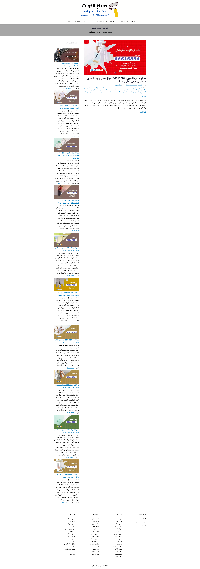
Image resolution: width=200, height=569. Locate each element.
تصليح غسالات (71, 519)
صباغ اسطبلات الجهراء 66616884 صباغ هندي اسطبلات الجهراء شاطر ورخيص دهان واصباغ (67, 155)
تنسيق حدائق (95, 551)
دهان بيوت (130, 87)
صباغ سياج (125, 91)
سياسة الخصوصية (140, 522)
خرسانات (96, 521)
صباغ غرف (115, 91)
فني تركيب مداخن (70, 529)
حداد (74, 526)
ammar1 (140, 85)
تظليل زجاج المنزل (69, 544)
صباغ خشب (105, 89)
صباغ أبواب (102, 87)
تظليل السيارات (94, 544)
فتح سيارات (118, 544)
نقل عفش (119, 541)
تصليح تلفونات (71, 524)
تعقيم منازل (95, 531)
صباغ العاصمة (132, 21)
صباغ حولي (122, 21)
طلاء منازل (140, 93)
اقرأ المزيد (143, 112)
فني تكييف (96, 529)
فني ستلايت (118, 519)
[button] (127, 21)
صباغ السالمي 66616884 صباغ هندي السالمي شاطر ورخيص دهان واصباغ (68, 202)
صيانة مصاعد (118, 554)
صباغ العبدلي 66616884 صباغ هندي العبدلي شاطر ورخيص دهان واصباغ (68, 107)
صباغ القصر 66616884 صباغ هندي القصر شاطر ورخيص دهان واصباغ (67, 431)
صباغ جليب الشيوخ (112, 89)
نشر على (131, 85)
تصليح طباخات (94, 541)
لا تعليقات (143, 96)
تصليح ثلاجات (71, 521)
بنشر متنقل (119, 524)
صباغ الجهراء (78, 21)
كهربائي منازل (118, 536)
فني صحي (119, 531)
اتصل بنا (143, 519)
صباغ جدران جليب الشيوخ (123, 89)
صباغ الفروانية (89, 21)
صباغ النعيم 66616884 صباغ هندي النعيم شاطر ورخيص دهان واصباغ (67, 386)
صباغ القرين (100, 21)
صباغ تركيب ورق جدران (134, 89)
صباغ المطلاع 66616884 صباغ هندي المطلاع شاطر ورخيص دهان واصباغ (68, 294)
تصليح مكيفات (71, 536)
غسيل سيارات (71, 534)
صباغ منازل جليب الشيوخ (106, 91)
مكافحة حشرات (117, 526)
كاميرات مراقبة (117, 539)
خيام (74, 551)
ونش (73, 539)
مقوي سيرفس (118, 534)
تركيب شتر (119, 551)
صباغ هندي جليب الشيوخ (95, 91)
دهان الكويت (118, 85)
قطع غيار (72, 554)
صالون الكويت (95, 526)
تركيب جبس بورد (94, 546)
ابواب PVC (119, 556)
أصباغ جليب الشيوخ (137, 87)
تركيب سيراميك (117, 546)
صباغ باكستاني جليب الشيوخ (93, 87)
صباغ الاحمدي (111, 21)
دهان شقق (124, 87)
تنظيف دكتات (95, 536)
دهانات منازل (119, 87)
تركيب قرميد (71, 546)
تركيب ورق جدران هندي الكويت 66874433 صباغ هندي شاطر (70, 64)
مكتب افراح (95, 524)
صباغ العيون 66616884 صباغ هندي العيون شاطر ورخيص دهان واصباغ (66, 476)
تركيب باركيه (118, 549)
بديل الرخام (95, 554)
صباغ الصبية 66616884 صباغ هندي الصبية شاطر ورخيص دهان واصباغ (66, 249)
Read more (67, 88)
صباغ (69, 21)
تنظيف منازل (95, 519)
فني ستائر (96, 549)
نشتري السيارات (94, 534)
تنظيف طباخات (94, 539)
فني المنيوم (72, 531)
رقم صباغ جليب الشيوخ (110, 87)
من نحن (143, 525)
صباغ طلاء (120, 91)
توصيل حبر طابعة (70, 549)
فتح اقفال (119, 529)
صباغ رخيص (99, 89)
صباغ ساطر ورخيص (137, 91)
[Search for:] (66, 43)
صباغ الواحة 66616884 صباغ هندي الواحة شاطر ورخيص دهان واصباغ (67, 341)
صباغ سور (130, 91)
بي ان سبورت (118, 521)
